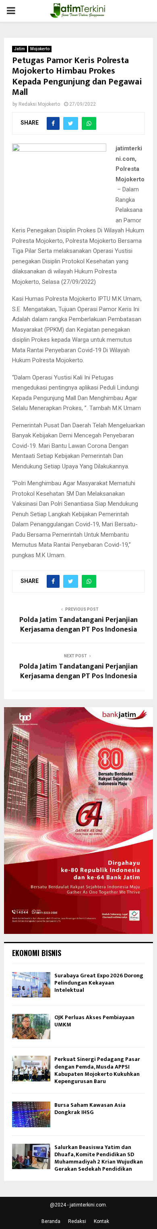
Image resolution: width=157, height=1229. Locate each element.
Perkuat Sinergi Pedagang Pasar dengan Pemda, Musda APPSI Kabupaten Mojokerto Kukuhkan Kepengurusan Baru (97, 1070)
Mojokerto (40, 49)
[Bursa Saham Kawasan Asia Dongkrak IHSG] (31, 1114)
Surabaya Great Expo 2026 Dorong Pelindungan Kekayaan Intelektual (98, 983)
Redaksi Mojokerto (39, 104)
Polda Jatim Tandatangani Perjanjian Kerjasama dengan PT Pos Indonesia (78, 625)
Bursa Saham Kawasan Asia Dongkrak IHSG (90, 1108)
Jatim (19, 49)
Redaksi (77, 1221)
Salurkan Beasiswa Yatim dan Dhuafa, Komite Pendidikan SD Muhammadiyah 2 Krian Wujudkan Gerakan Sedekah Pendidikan (98, 1158)
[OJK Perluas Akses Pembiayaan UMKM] (31, 1026)
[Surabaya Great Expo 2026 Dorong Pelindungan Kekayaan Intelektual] (31, 984)
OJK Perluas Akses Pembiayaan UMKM (94, 1021)
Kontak (101, 1221)
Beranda (50, 1221)
